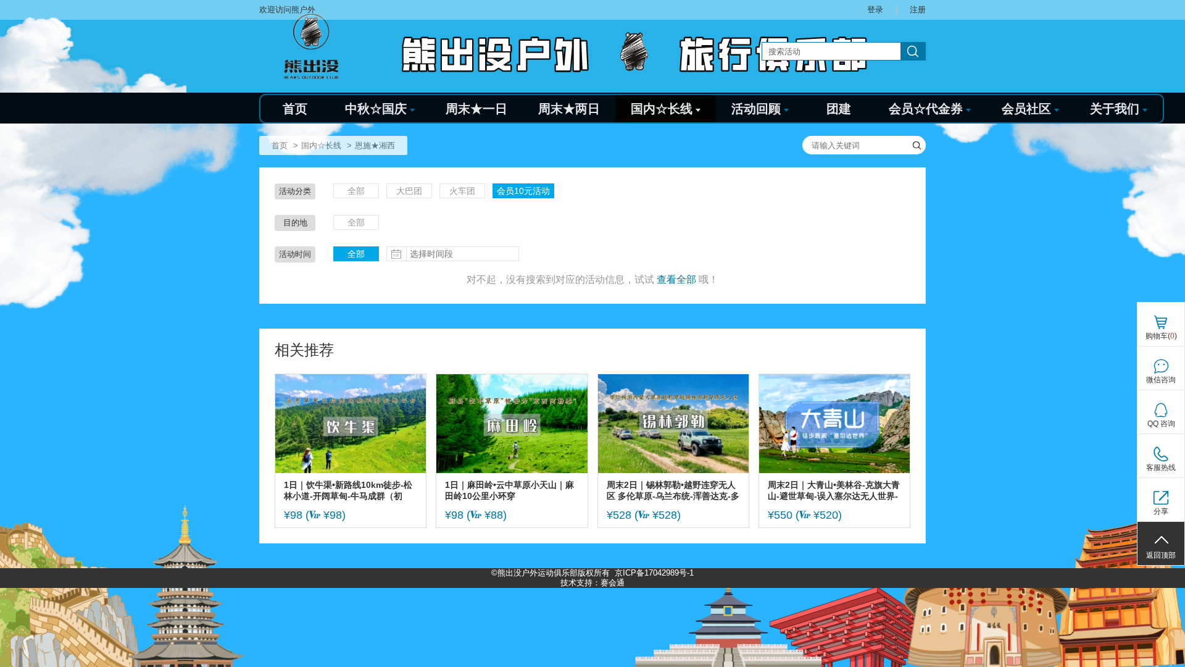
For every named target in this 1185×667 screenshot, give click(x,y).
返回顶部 (1161, 555)
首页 (295, 108)
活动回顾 (756, 108)
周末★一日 (476, 108)
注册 (918, 9)
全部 (356, 191)
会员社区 (1026, 108)
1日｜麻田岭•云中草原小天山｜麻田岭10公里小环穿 (509, 490)
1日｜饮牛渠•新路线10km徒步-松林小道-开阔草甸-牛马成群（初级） (348, 490)
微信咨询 (1161, 379)
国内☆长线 (661, 108)
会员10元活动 (523, 191)
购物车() (1161, 336)
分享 (1161, 511)
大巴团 (409, 191)
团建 (838, 108)
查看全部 (676, 279)
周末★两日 (569, 108)
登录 (875, 9)
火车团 (462, 191)
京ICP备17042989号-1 (654, 572)
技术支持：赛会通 (592, 582)
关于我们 (1114, 108)
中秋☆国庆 (376, 108)
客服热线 (1161, 467)
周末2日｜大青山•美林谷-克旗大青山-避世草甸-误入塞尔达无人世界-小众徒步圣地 (834, 490)
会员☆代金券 (926, 108)
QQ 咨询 (1161, 423)
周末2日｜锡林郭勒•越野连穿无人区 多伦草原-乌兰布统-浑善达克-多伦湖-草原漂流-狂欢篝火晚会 (673, 490)
